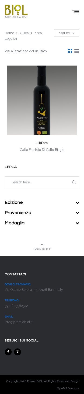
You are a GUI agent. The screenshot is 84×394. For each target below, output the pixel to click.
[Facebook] (8, 351)
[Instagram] (17, 351)
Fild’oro (42, 143)
